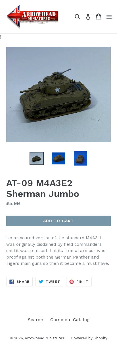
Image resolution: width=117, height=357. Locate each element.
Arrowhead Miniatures (45, 338)
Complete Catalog (69, 319)
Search (35, 319)
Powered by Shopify (89, 338)
